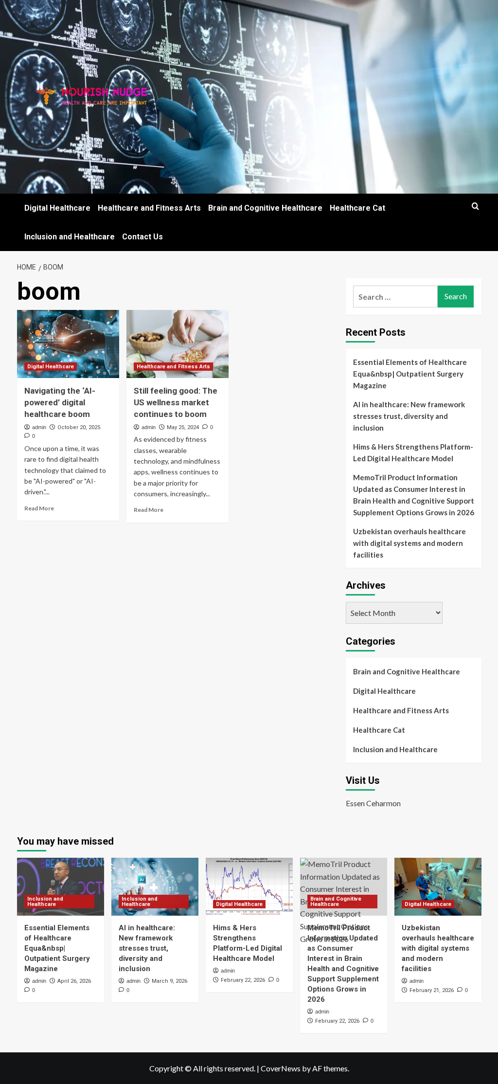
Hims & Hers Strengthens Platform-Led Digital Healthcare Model (413, 452)
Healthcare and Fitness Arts (149, 208)
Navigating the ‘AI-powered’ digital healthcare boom (59, 402)
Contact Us (142, 236)
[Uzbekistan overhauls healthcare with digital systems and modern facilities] (437, 887)
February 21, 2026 (431, 990)
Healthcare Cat (357, 208)
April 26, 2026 (74, 981)
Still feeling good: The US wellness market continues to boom (175, 402)
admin (39, 427)
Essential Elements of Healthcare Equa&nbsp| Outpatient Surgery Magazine (410, 374)
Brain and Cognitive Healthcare (265, 208)
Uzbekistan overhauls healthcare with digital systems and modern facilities (409, 543)
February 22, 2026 (243, 980)
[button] (475, 206)
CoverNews (281, 1068)
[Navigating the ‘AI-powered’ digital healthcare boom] (68, 344)
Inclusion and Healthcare (69, 236)
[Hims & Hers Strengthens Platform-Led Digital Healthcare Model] (249, 887)
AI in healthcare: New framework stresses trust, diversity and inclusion (409, 416)
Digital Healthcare (57, 208)
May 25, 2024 (183, 427)
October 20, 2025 (78, 427)
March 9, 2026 (169, 981)
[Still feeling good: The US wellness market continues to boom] (177, 344)
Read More (39, 508)
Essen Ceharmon (373, 803)
